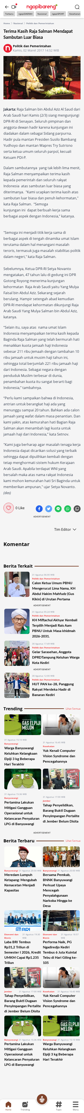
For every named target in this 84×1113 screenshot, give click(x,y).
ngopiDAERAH (25, 13)
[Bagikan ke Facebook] (40, 509)
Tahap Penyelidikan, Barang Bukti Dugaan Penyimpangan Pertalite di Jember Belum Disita (22, 1003)
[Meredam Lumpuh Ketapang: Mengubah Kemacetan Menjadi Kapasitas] (22, 856)
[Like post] (8, 508)
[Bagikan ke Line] (58, 509)
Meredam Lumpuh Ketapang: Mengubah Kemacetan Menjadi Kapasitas (20, 882)
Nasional (42, 13)
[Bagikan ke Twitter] (49, 509)
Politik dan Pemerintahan (40, 23)
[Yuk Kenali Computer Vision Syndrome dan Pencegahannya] (61, 726)
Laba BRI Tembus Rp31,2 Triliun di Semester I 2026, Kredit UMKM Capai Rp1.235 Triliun (22, 952)
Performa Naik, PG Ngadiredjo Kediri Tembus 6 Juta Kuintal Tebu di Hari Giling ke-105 (60, 952)
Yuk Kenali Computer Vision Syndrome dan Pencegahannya (59, 756)
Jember (47, 800)
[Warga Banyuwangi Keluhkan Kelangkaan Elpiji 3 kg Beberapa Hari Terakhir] (22, 724)
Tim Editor (62, 529)
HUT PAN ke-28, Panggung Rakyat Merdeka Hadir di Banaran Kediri (53, 689)
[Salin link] (77, 509)
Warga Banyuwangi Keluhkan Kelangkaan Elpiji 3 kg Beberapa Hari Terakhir (59, 1051)
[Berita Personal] (42, 1099)
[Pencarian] (77, 6)
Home (6, 23)
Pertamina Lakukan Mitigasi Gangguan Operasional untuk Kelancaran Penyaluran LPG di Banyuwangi (21, 813)
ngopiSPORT (58, 13)
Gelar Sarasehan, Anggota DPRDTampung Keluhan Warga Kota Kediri (55, 657)
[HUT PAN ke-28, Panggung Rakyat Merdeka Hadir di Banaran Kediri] (17, 685)
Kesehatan (74, 13)
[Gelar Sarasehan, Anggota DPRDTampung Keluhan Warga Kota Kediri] (17, 653)
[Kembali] (6, 6)
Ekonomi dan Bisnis (11, 936)
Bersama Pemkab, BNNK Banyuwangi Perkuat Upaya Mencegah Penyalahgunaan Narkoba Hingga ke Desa (57, 890)
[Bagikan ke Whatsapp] (68, 509)
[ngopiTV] (13, 6)
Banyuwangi (11, 743)
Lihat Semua (73, 708)
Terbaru (9, 13)
